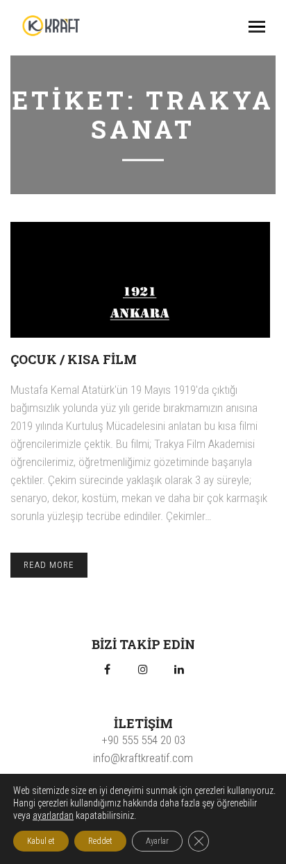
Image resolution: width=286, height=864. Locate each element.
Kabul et (41, 841)
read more (49, 565)
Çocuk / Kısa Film (73, 359)
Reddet (100, 841)
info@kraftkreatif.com (143, 758)
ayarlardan (53, 815)
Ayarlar (157, 841)
